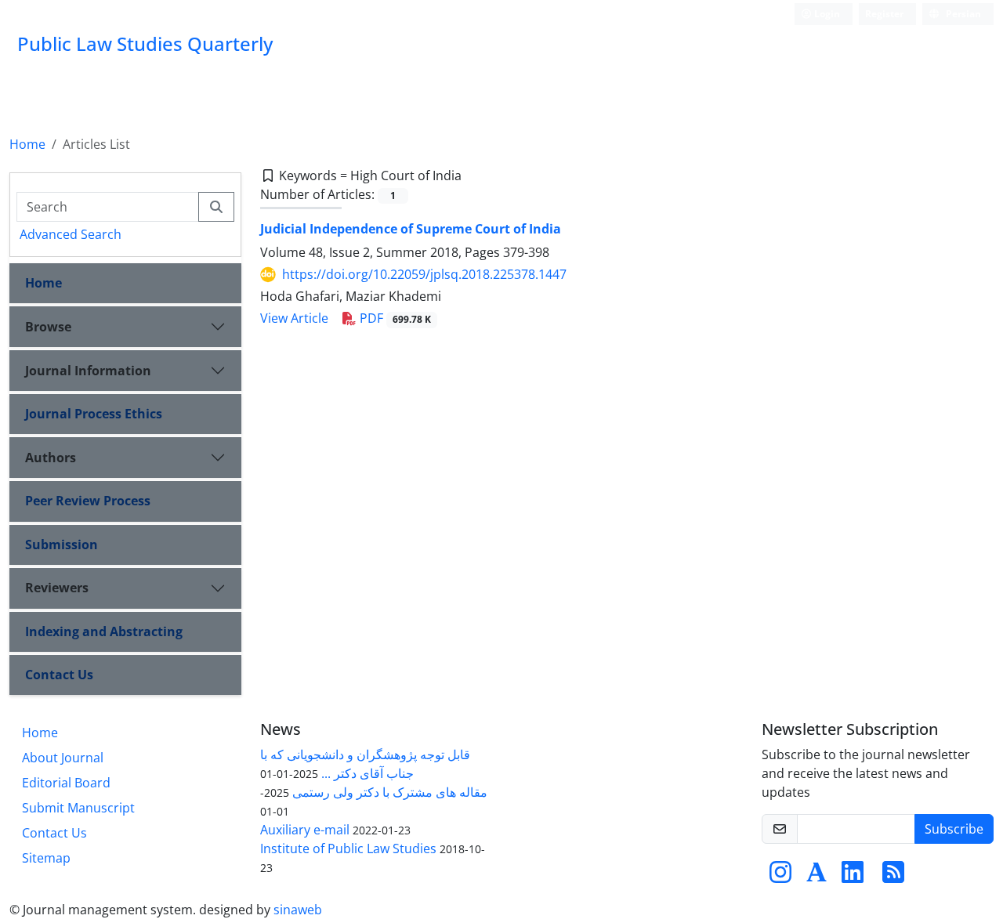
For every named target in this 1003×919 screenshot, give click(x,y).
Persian (962, 13)
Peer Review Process (87, 500)
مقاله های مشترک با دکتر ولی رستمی (389, 792)
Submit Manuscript (78, 807)
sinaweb (297, 909)
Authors (50, 457)
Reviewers (57, 587)
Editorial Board (66, 782)
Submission (61, 544)
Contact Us (59, 674)
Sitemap (46, 858)
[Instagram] (780, 876)
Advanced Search (70, 234)
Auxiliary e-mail (304, 829)
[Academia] (816, 876)
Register (884, 13)
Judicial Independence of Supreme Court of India (410, 228)
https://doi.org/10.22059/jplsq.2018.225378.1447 (424, 274)
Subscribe (954, 829)
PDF (394, 318)
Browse (48, 326)
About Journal (62, 757)
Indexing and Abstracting (104, 631)
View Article (294, 318)
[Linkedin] (852, 876)
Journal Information (88, 370)
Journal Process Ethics (93, 413)
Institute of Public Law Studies (348, 848)
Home (27, 144)
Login (826, 13)
